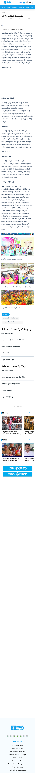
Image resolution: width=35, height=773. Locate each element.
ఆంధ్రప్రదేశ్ (14, 7)
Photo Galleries (17, 767)
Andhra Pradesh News (17, 752)
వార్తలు (8, 7)
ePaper (20, 3)
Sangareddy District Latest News (12, 322)
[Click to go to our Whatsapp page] (11, 736)
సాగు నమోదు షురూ (17, 333)
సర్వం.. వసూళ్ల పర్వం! (17, 360)
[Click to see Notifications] (33, 3)
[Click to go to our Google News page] (27, 736)
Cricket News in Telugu (17, 755)
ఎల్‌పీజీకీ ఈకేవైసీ (16, 353)
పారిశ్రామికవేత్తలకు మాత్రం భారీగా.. (17, 346)
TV (30, 2)
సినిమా (27, 7)
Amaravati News (17, 749)
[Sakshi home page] (17, 728)
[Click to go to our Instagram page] (17, 736)
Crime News (17, 758)
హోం (3, 7)
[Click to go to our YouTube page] (21, 736)
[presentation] (3, 423)
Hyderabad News (18, 761)
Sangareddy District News (10, 318)
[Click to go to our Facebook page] (8, 736)
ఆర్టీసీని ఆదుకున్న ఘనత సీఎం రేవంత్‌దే (16, 340)
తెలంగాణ (21, 7)
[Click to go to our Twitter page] (14, 736)
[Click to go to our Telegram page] (24, 736)
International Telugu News (17, 764)
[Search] (24, 2)
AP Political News (17, 746)
